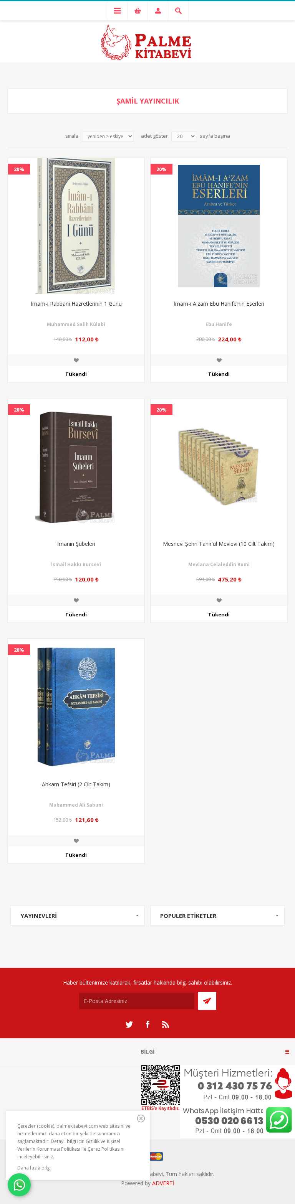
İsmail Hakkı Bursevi (76, 564)
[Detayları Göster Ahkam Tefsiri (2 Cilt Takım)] (76, 707)
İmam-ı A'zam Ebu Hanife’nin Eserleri (219, 303)
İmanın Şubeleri (76, 543)
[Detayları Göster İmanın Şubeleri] (76, 467)
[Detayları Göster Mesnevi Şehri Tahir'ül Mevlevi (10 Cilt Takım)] (219, 467)
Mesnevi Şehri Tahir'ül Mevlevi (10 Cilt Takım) (219, 543)
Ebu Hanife (219, 324)
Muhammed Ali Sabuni (76, 805)
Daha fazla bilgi (34, 1167)
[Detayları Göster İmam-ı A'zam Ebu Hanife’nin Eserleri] (219, 226)
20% (19, 169)
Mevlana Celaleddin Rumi (219, 564)
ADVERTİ (163, 1183)
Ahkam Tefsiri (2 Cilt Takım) (76, 784)
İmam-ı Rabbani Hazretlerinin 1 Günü (76, 303)
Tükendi (76, 374)
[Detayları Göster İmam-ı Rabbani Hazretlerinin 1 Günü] (76, 226)
